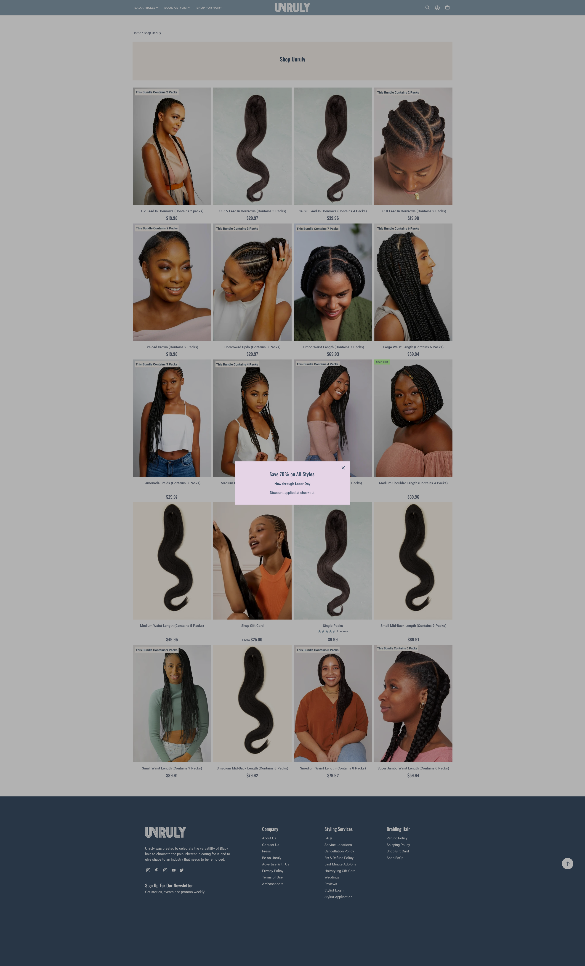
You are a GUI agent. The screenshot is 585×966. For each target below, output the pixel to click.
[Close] (343, 468)
